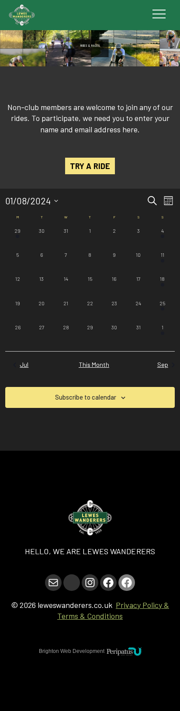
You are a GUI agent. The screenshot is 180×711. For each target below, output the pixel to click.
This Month (94, 364)
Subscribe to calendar (85, 397)
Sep (162, 364)
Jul (24, 364)
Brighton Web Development (71, 651)
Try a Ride (90, 166)
